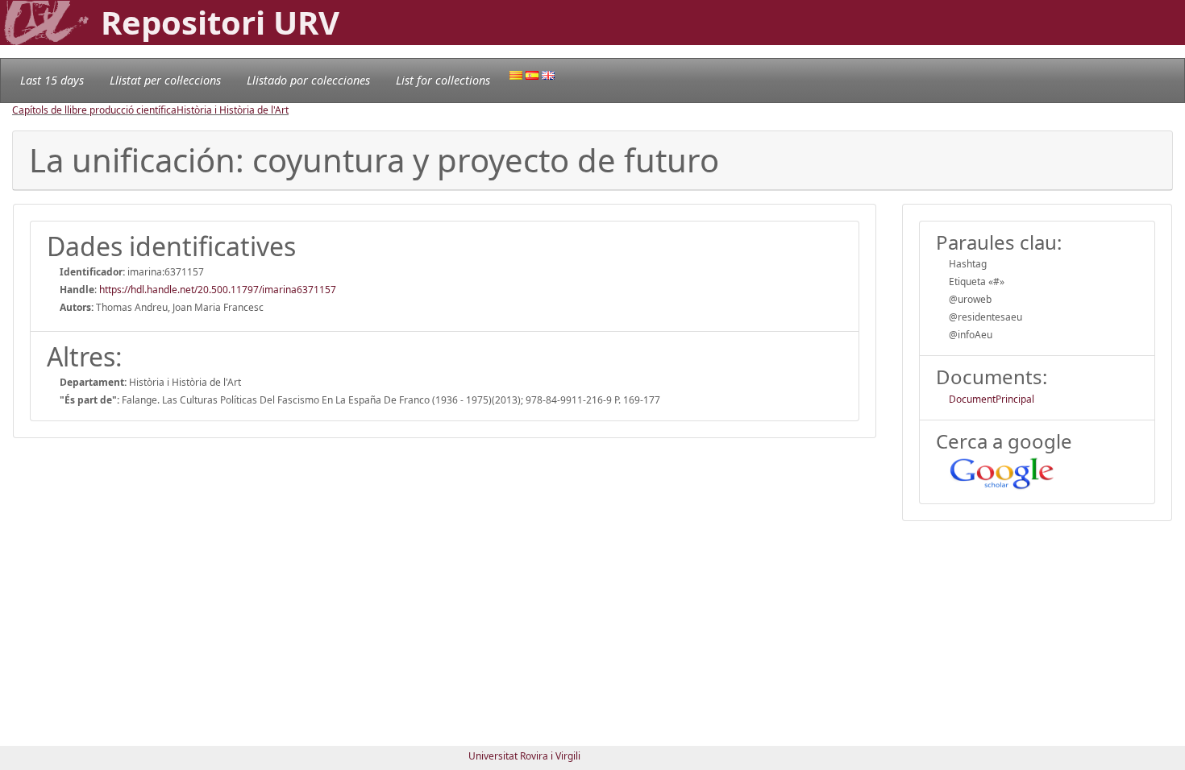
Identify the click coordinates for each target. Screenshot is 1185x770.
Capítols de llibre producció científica (94, 110)
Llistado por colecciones (308, 80)
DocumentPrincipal (991, 399)
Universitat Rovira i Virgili (524, 756)
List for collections (443, 80)
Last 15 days (52, 80)
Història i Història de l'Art (233, 110)
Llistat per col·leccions (165, 80)
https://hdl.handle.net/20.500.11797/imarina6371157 (217, 289)
